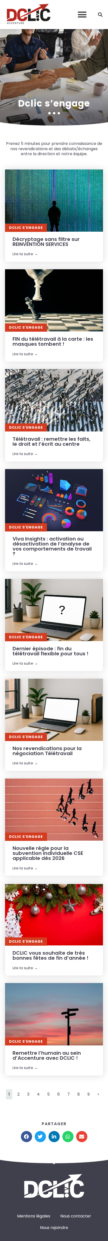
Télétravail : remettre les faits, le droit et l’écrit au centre (51, 441)
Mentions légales (33, 1216)
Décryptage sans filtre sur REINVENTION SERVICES (46, 242)
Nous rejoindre (54, 1227)
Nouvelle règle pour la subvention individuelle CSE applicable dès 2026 (48, 853)
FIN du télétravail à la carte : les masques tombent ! (53, 341)
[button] (82, 14)
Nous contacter (75, 1216)
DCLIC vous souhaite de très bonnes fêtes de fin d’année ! (50, 955)
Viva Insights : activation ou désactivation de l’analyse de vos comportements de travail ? (52, 546)
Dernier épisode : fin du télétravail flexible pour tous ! (50, 651)
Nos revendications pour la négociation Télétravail (47, 751)
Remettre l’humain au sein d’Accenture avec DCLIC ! (47, 1055)
